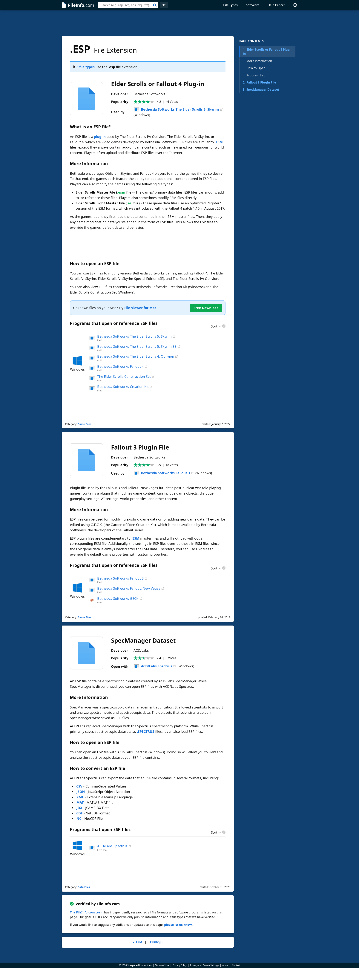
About (225, 965)
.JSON (80, 791)
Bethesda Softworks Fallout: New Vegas (128, 588)
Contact (236, 965)
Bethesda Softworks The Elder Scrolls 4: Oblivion (135, 356)
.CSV (79, 786)
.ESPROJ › (155, 942)
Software (252, 5)
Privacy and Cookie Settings (204, 965)
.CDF (79, 813)
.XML (80, 797)
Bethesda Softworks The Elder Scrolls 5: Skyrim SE (136, 346)
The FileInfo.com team (86, 912)
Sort (214, 326)
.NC (78, 818)
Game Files (84, 424)
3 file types (85, 67)
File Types (230, 5)
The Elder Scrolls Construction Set (124, 376)
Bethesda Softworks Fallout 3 (165, 473)
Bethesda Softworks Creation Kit (123, 386)
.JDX (79, 807)
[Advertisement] (179, 23)
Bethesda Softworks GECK (117, 598)
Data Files (84, 887)
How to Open (255, 68)
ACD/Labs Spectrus (156, 666)
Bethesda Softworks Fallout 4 (120, 366)
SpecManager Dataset (261, 89)
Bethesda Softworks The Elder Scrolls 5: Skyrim (180, 109)
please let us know (178, 925)
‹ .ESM (137, 942)
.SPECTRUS (145, 731)
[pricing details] (223, 326)
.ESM (219, 142)
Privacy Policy (180, 965)
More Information (259, 61)
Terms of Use (162, 965)
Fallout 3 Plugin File (259, 82)
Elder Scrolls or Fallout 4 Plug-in (267, 51)
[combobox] (128, 5)
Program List (255, 75)
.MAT (80, 802)
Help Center (276, 5)
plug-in (100, 136)
